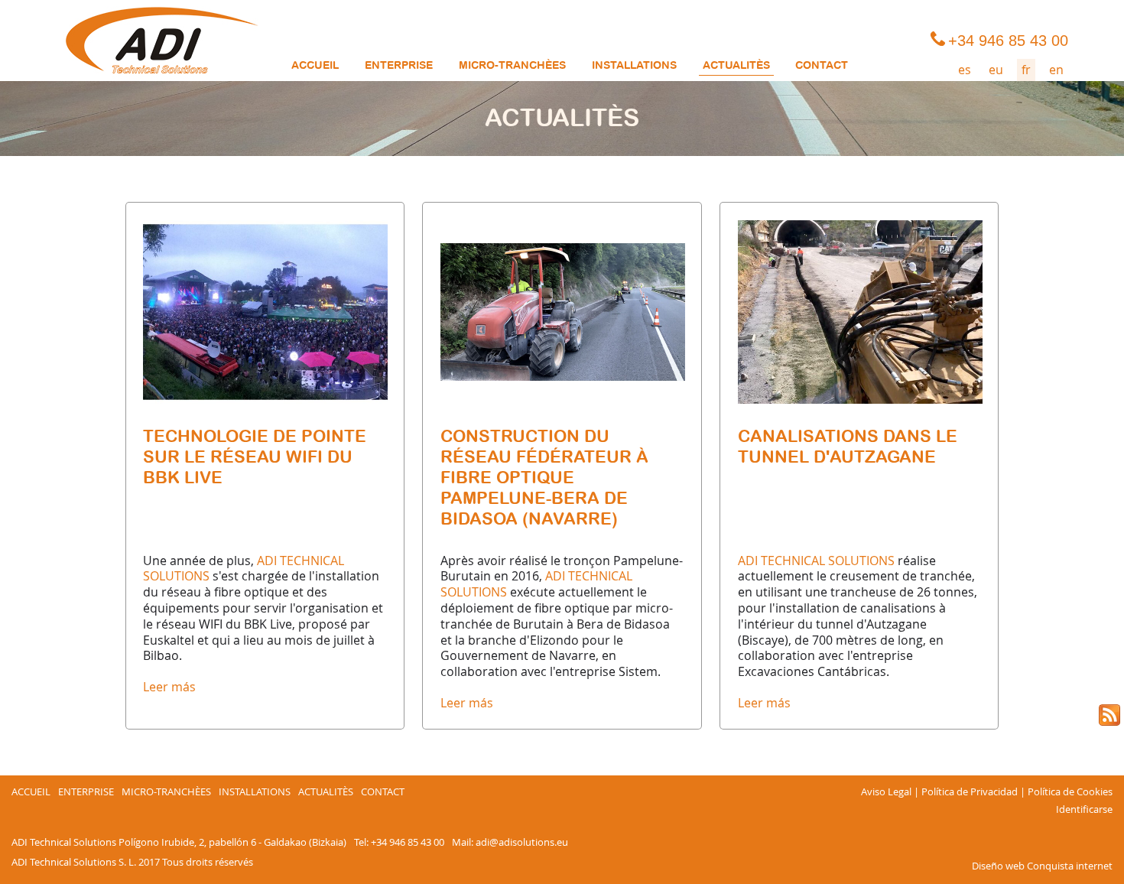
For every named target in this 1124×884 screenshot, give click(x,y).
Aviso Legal (886, 792)
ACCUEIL (315, 65)
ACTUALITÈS (736, 65)
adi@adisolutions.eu (522, 842)
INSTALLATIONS (634, 65)
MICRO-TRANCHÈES (512, 65)
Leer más (169, 686)
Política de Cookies (1070, 792)
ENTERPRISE (399, 65)
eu (996, 69)
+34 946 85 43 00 (407, 842)
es (964, 69)
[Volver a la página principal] (162, 40)
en (1056, 69)
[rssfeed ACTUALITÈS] (1109, 715)
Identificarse (1084, 810)
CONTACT (821, 65)
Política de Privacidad (969, 792)
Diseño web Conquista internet (1042, 866)
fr (1026, 69)
